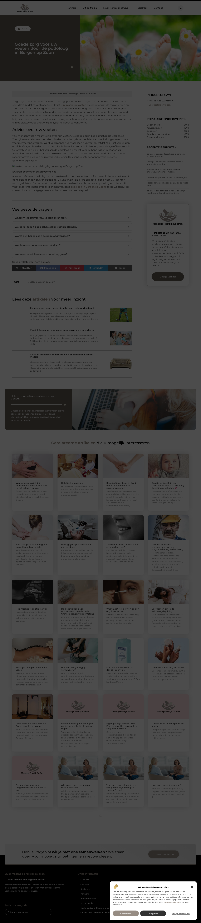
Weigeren (153, 913)
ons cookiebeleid (172, 902)
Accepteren (125, 913)
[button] (192, 887)
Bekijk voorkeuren (181, 913)
